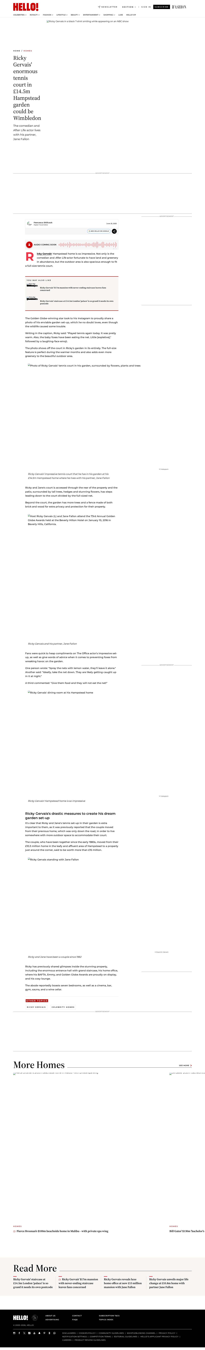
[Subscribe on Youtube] (34, 1333)
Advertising (52, 1320)
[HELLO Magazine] (25, 7)
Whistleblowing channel (141, 1333)
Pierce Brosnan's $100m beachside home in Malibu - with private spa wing (62, 1231)
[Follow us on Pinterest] (44, 1333)
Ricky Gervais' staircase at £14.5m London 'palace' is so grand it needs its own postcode (76, 302)
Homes (28, 51)
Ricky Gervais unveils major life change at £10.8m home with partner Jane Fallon (168, 1283)
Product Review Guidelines (90, 1340)
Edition (128, 7)
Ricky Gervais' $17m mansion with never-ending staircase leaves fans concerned (73, 289)
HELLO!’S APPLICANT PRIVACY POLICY (159, 1337)
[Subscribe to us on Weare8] (49, 1333)
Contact (77, 1316)
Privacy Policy (167, 1333)
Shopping (108, 15)
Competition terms (100, 1337)
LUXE (120, 15)
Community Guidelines (111, 1333)
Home (16, 51)
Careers (67, 1340)
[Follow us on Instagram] (14, 1333)
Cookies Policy (87, 1333)
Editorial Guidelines (125, 1337)
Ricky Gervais (44, 253)
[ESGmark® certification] (33, 1317)
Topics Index (106, 1320)
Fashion (47, 15)
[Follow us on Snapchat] (39, 1333)
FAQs (75, 1320)
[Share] (114, 232)
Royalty (34, 15)
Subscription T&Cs (108, 1316)
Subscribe (162, 7)
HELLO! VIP (131, 15)
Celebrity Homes (63, 1007)
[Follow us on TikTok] (29, 1333)
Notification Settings (74, 1337)
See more (184, 1065)
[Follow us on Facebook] (19, 1333)
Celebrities (19, 15)
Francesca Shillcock (43, 222)
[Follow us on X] (24, 1333)
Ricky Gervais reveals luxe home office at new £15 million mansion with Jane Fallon (123, 1283)
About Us (50, 1316)
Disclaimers (69, 1333)
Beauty (74, 15)
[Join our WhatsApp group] (54, 1333)
